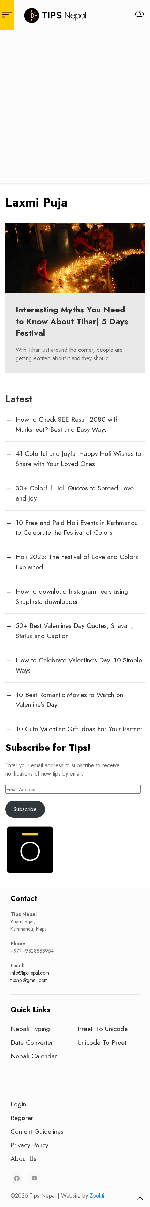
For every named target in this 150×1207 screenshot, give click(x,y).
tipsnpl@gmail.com (29, 980)
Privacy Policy (29, 1145)
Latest (18, 399)
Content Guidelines (36, 1131)
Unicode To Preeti (103, 1042)
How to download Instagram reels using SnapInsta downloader (72, 596)
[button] (140, 1198)
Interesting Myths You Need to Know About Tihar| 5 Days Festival (72, 321)
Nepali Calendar (33, 1056)
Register (21, 1118)
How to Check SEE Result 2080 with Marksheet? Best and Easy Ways (67, 424)
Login (18, 1104)
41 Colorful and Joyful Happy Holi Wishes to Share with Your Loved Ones (78, 458)
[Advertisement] (75, 108)
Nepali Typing (30, 1029)
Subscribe (25, 809)
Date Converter (31, 1042)
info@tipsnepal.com (29, 972)
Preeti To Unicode (103, 1029)
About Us (23, 1158)
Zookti (97, 1196)
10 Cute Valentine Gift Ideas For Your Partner (79, 729)
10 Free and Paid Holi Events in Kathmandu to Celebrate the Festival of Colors (77, 528)
